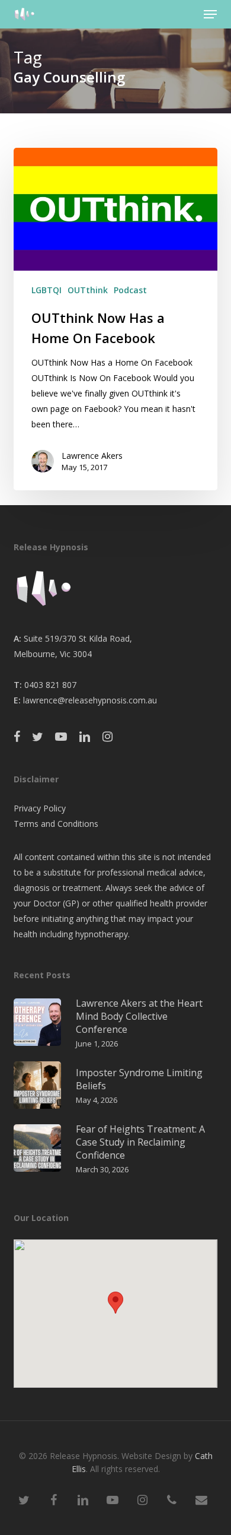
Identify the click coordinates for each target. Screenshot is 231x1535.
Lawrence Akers (92, 455)
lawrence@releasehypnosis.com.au (90, 700)
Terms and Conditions (56, 823)
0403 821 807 (50, 684)
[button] (210, 14)
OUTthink (88, 290)
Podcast (130, 290)
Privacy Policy (40, 808)
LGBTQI (46, 290)
